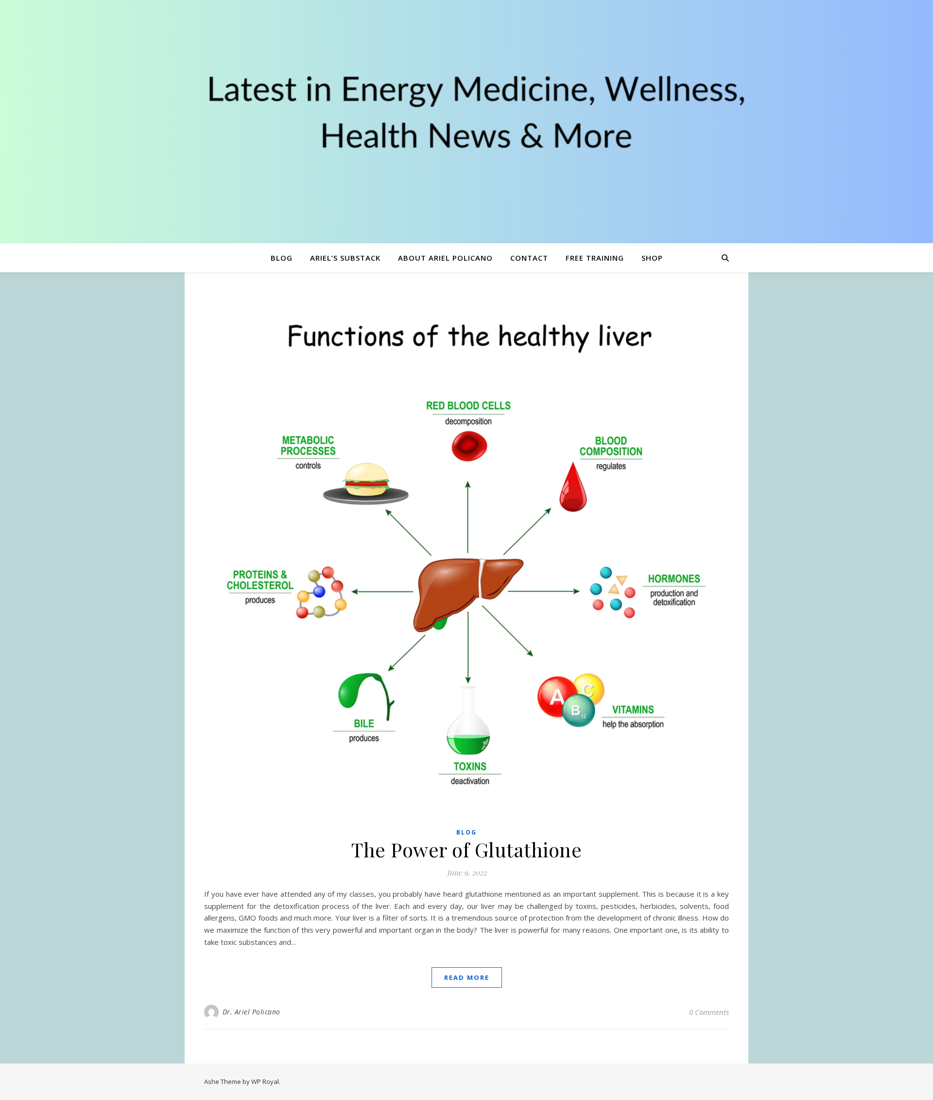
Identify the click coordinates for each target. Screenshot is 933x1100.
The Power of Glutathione (466, 849)
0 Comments (709, 1012)
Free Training (595, 258)
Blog (282, 258)
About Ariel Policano (445, 258)
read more (466, 977)
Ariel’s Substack (345, 258)
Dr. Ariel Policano (251, 1011)
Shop (652, 258)
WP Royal (265, 1081)
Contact (529, 258)
